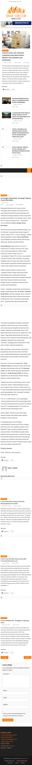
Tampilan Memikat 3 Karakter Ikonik (5, 657)
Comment (6, 674)
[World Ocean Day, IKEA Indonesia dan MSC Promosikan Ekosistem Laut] (16, 544)
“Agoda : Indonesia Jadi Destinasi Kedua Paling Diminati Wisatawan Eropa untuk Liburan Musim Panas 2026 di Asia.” (20, 132)
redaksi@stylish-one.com (7, 746)
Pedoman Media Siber (22, 760)
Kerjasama (10, 763)
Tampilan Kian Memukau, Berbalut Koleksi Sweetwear (28, 657)
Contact (17, 763)
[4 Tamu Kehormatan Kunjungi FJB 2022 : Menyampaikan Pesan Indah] (16, 487)
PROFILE (23, 763)
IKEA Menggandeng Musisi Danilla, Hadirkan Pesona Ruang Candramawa (20, 100)
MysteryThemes (24, 758)
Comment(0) (26, 62)
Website (5, 704)
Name (5, 690)
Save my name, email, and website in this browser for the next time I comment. (14, 714)
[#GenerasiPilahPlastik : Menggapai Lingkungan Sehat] (16, 606)
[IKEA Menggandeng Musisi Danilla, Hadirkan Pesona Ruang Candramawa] (6, 100)
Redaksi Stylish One (9, 760)
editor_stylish (18, 62)
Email (5, 697)
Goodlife (5, 50)
